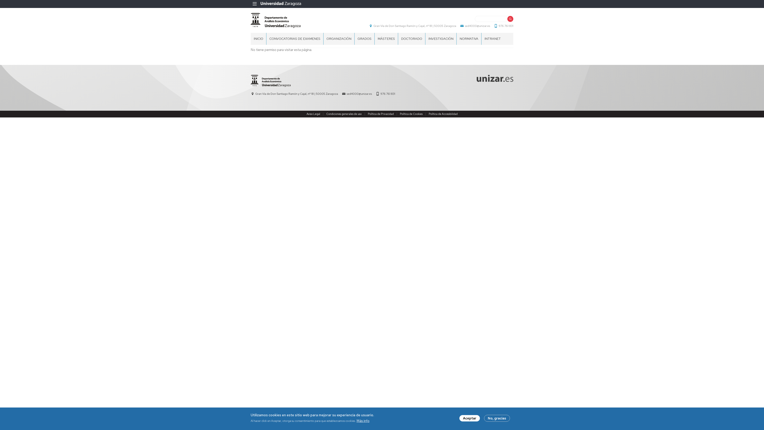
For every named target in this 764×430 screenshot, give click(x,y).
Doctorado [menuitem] (411, 39)
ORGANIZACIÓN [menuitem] (338, 39)
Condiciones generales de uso (344, 114)
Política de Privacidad (381, 114)
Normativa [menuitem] (469, 39)
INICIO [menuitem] (258, 39)
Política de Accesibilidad (443, 114)
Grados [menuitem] (364, 39)
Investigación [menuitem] (440, 39)
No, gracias (497, 418)
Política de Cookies (411, 114)
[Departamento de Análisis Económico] (276, 20)
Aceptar (469, 418)
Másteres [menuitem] (386, 39)
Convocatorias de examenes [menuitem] (294, 39)
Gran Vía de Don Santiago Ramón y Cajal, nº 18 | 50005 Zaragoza (414, 26)
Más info (363, 421)
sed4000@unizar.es (477, 26)
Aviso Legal (313, 114)
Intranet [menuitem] (492, 39)
